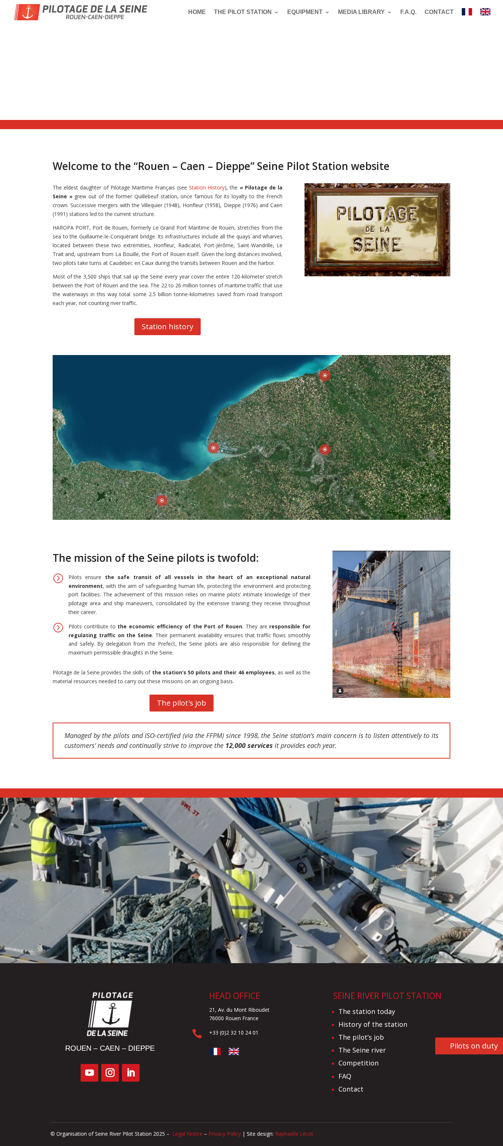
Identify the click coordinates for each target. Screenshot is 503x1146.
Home (197, 12)
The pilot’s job (361, 1037)
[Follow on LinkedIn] (131, 1073)
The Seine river (362, 1050)
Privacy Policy (224, 1133)
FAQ (344, 1076)
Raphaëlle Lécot (294, 1133)
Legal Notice (187, 1133)
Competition (358, 1062)
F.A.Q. (408, 12)
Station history (167, 326)
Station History (207, 187)
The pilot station (243, 12)
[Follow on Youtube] (89, 1073)
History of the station (372, 1024)
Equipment (305, 12)
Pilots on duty (474, 1046)
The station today (366, 1011)
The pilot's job (181, 703)
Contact (439, 12)
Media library (361, 12)
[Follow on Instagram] (110, 1073)
